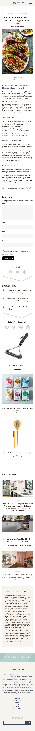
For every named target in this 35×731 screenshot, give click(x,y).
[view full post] (17, 488)
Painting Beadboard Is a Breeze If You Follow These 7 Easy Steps (19, 291)
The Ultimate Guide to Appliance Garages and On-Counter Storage (17, 300)
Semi (17, 2)
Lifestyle (17, 702)
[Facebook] (12, 718)
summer (14, 101)
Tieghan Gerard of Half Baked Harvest (20, 79)
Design (17, 500)
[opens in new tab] (17, 346)
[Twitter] (16, 718)
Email (4, 231)
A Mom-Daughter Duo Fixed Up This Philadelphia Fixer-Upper (17, 540)
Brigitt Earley (18, 23)
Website (4, 240)
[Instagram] (22, 718)
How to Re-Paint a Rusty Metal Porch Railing (19, 308)
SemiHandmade (17, 708)
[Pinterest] (19, 718)
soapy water (15, 178)
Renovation (17, 700)
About (18, 706)
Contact (17, 704)
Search (28, 722)
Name (4, 222)
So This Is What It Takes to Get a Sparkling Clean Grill (17, 19)
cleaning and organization (17, 13)
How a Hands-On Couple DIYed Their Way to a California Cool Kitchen (18, 505)
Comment (5, 203)
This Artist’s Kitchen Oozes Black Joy (17, 575)
